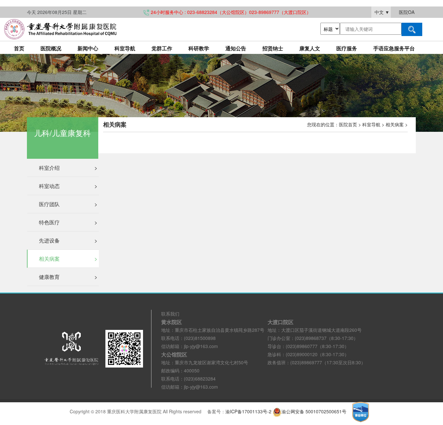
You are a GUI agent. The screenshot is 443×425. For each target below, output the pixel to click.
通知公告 (235, 48)
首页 (19, 48)
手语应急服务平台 (394, 48)
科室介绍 (68, 167)
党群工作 (161, 48)
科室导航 (124, 48)
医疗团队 (68, 204)
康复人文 (309, 48)
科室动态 (68, 186)
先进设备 (68, 240)
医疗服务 (346, 48)
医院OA (406, 12)
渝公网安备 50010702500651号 (314, 411)
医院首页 (348, 124)
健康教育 (68, 277)
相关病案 (68, 258)
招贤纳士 (272, 48)
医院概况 (51, 48)
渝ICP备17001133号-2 (248, 411)
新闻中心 (88, 48)
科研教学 (198, 48)
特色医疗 (68, 222)
